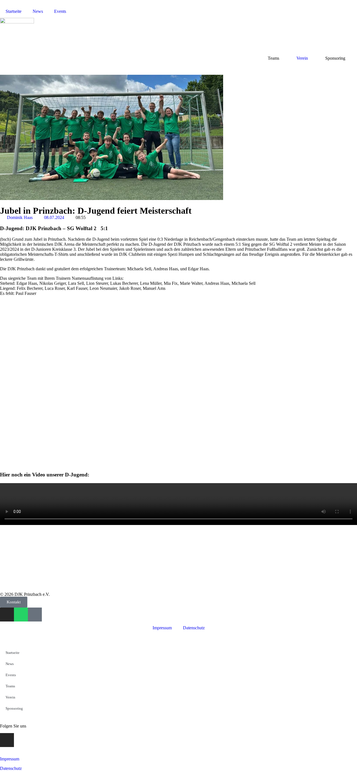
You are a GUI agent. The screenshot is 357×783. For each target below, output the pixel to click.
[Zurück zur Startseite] (17, 22)
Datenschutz (194, 627)
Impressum (162, 627)
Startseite (13, 11)
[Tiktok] (35, 614)
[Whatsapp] (21, 614)
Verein (302, 58)
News (38, 11)
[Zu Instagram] (7, 614)
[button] (42, 350)
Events (60, 11)
